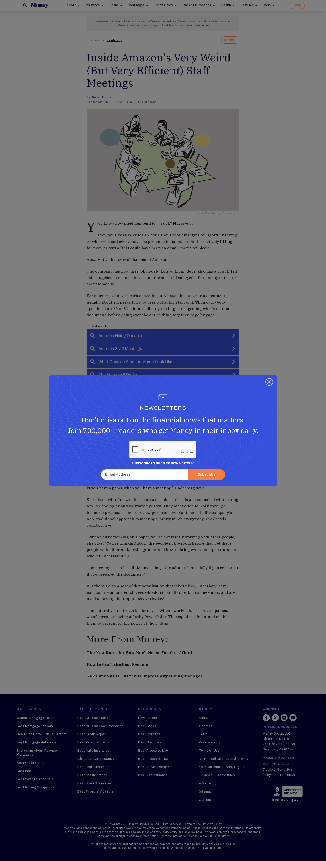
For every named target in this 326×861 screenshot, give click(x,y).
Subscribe (207, 474)
